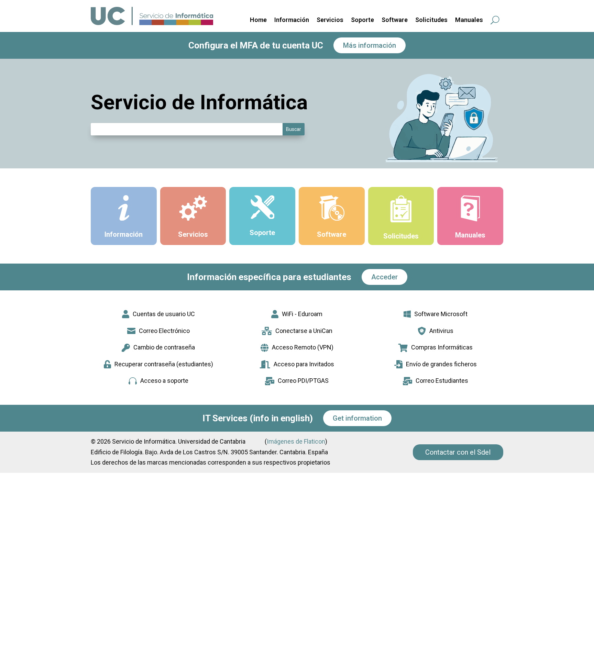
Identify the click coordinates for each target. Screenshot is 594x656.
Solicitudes (431, 20)
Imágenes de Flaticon (296, 441)
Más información (369, 45)
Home (258, 20)
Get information (357, 418)
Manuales (469, 20)
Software (395, 20)
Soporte (362, 20)
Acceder (384, 277)
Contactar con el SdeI (458, 452)
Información (291, 20)
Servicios (330, 20)
